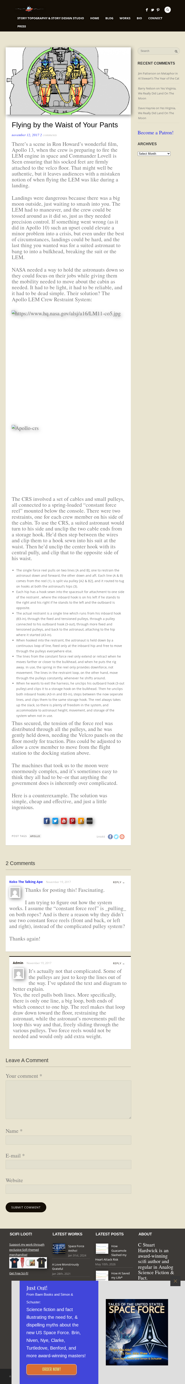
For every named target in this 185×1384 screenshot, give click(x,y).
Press (21, 26)
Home (94, 18)
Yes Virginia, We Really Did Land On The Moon (157, 93)
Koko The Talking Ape (26, 882)
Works (125, 18)
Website (14, 1180)
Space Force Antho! (76, 1248)
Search (167, 10)
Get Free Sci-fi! (18, 1273)
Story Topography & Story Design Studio (50, 18)
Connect (155, 18)
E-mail (15, 1155)
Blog (109, 18)
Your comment (24, 1075)
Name (14, 1130)
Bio (139, 18)
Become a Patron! (155, 132)
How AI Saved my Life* (120, 1275)
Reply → (119, 882)
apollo (35, 836)
